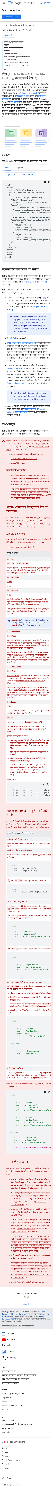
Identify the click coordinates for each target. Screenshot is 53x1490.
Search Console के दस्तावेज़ (12, 1406)
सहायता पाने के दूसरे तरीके (10, 1383)
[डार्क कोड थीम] (45, 182)
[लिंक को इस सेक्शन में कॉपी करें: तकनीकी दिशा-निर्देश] (28, 470)
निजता (9, 1478)
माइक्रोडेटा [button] (19, 168)
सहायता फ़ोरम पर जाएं (9, 1371)
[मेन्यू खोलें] (3, 3)
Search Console (11, 17)
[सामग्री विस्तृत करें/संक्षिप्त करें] (26, 41)
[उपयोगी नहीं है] (30, 30)
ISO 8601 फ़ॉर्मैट (13, 640)
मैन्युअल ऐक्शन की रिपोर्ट (19, 1232)
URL (9, 595)
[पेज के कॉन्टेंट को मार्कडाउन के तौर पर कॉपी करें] (36, 78)
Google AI (5, 1464)
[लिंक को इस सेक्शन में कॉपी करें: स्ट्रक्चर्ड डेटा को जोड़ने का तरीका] (42, 269)
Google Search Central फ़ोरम (22, 1282)
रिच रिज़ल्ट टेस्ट (39, 655)
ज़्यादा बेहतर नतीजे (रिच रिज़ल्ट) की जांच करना (17, 1424)
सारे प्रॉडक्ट (5, 1468)
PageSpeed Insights (10, 1428)
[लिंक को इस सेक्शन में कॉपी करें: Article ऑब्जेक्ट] (27, 534)
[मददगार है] (26, 30)
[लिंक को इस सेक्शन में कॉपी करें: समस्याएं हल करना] (30, 1162)
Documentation (11, 10)
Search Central (29, 3)
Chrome (5, 1452)
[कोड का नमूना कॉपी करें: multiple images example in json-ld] (48, 784)
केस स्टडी (5, 1410)
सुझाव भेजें (8, 35)
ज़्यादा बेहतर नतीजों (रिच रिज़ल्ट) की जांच (22, 343)
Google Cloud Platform (11, 1460)
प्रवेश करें (47, 3)
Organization (22, 563)
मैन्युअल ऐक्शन (41, 444)
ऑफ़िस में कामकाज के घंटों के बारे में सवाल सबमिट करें (19, 1375)
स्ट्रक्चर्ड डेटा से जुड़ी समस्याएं (26, 1229)
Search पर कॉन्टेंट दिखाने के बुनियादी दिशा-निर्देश (27, 454)
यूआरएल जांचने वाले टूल (23, 743)
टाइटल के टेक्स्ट (23, 96)
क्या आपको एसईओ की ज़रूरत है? (13, 1394)
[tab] (8, 167)
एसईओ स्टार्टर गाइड (8, 1398)
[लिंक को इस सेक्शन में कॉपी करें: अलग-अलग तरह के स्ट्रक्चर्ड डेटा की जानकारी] (19, 511)
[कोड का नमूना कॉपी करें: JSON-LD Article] (49, 182)
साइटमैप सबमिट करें (31, 409)
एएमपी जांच (6, 1432)
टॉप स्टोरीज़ (14, 102)
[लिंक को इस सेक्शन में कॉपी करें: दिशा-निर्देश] (17, 424)
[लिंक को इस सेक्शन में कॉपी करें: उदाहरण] (13, 154)
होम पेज (4, 25)
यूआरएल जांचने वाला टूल (16, 368)
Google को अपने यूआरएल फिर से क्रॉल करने (23, 383)
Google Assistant (29, 93)
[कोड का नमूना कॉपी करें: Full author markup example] (49, 1092)
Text (9, 581)
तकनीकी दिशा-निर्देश (18, 463)
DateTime (11, 636)
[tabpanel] (26, 216)
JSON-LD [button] (8, 168)
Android (5, 1448)
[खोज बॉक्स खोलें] (40, 2)
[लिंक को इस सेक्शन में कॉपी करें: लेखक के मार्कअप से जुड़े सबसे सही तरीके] (15, 815)
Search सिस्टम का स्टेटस (10, 1402)
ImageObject (31, 722)
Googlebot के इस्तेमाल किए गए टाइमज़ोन (30, 681)
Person (10, 563)
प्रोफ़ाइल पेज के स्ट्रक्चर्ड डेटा (28, 611)
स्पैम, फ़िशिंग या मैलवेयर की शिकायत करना (15, 1379)
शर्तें (3, 1478)
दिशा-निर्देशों (11, 338)
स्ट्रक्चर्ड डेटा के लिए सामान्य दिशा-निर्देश (24, 459)
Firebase (5, 1456)
